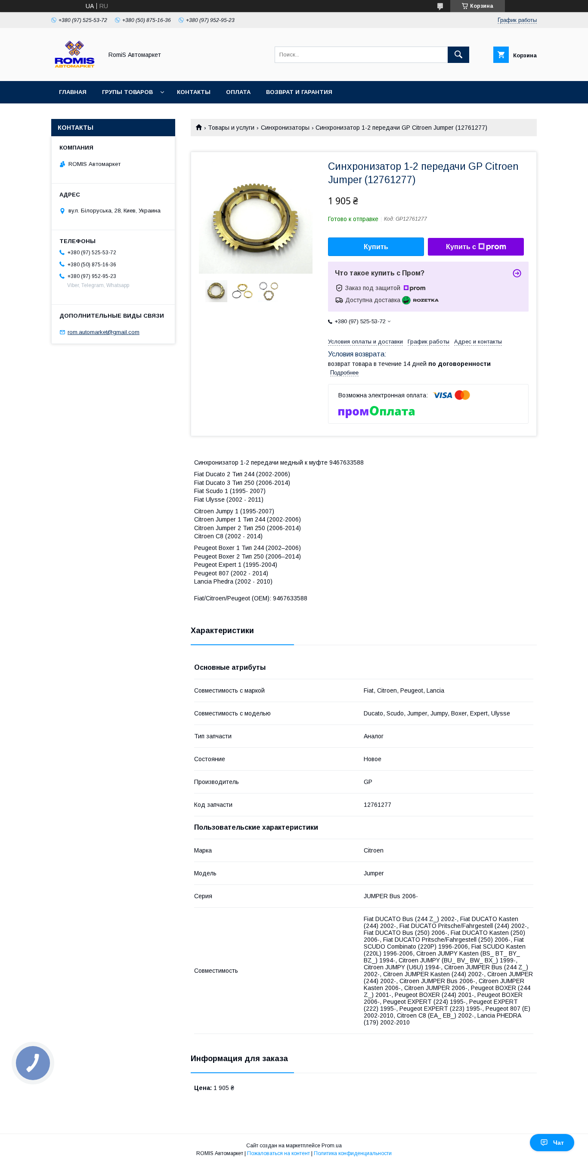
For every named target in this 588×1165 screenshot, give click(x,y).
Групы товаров (127, 92)
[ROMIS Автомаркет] (74, 69)
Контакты (193, 92)
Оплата (238, 92)
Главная (73, 92)
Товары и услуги (231, 127)
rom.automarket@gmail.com (103, 332)
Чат (558, 1142)
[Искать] (458, 55)
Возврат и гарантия (299, 92)
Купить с (461, 246)
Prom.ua (332, 1146)
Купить (376, 246)
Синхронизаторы (285, 127)
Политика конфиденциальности (353, 1153)
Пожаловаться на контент (278, 1153)
